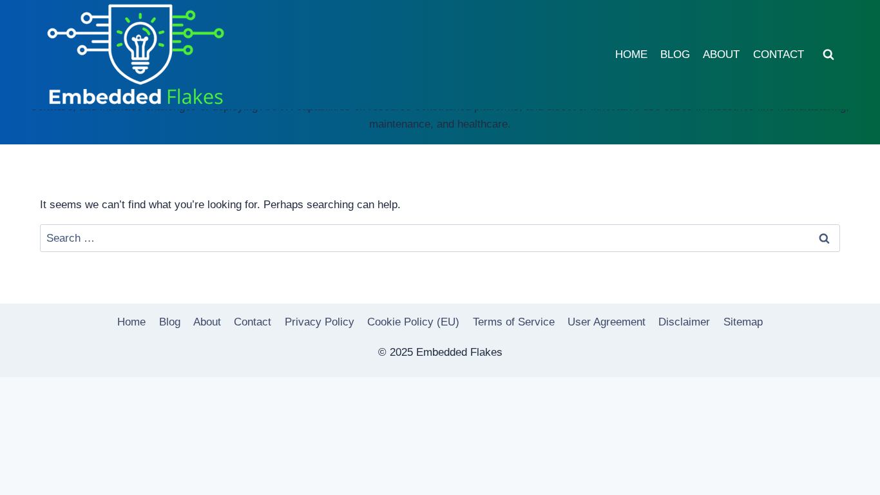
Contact (778, 54)
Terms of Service (514, 322)
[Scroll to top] (847, 475)
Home (631, 54)
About (721, 54)
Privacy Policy (319, 322)
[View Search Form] (828, 54)
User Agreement (607, 322)
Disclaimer (684, 322)
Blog (675, 54)
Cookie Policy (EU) (413, 322)
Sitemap (743, 322)
